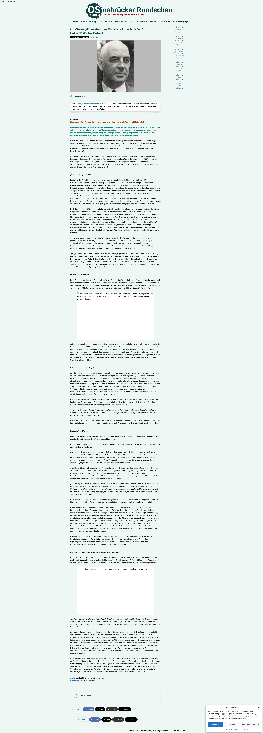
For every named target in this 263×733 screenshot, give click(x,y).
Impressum (244, 729)
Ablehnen (232, 724)
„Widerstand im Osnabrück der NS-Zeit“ (96, 104)
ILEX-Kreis (85, 37)
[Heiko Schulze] (72, 96)
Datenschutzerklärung (231, 729)
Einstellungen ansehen (250, 724)
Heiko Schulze (75, 37)
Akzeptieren (215, 724)
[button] (259, 707)
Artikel (73, 678)
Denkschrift (75, 681)
